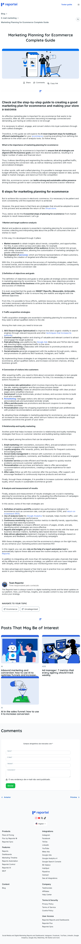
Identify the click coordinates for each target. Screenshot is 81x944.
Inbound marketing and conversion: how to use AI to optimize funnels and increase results (18, 672)
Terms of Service (49, 907)
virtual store (50, 208)
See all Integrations (49, 878)
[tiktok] (45, 818)
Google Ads (42, 342)
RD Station (46, 865)
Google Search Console (51, 862)
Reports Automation (10, 861)
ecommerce (37, 136)
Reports (5, 851)
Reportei (6, 553)
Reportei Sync (7, 842)
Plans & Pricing (8, 835)
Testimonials (47, 888)
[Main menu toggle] (78, 4)
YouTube (45, 848)
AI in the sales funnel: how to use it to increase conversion (20, 712)
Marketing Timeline (9, 858)
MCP (4, 871)
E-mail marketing (9, 18)
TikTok (44, 842)
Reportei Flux (47, 923)
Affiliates (45, 891)
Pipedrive (46, 872)
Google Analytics (34, 516)
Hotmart (45, 875)
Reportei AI (6, 868)
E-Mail (9, 757)
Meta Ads (46, 852)
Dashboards (7, 854)
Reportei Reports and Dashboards (55, 920)
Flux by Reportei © (9, 838)
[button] (66, 4)
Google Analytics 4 (49, 858)
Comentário (11, 770)
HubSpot (45, 868)
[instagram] (36, 818)
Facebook (46, 838)
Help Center (47, 894)
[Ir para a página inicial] (40, 812)
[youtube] (39, 818)
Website (10, 763)
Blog (3, 14)
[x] (42, 818)
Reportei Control (8, 864)
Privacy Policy (47, 904)
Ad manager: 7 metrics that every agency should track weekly (58, 672)
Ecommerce (11, 609)
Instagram (46, 835)
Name (9, 751)
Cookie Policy (47, 910)
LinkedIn (45, 845)
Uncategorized (31, 609)
